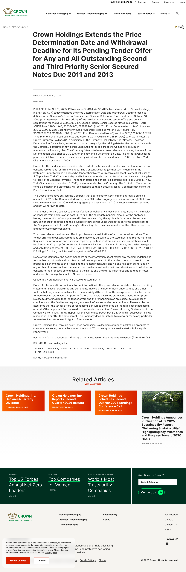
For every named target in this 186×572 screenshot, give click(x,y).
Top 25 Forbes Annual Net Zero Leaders (25, 485)
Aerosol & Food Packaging (73, 519)
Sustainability (110, 514)
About (106, 519)
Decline (42, 560)
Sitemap (103, 560)
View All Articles (93, 384)
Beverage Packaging (70, 514)
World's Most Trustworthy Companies (101, 485)
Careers (155, 2)
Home (5, 27)
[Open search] (177, 13)
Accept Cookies (17, 560)
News (182, 2)
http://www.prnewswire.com (50, 357)
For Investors (140, 2)
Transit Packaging (121, 13)
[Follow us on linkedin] (167, 544)
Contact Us (169, 2)
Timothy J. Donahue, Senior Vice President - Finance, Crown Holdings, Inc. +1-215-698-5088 (83, 350)
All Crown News (19, 27)
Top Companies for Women (64, 482)
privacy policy (51, 552)
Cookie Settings (88, 560)
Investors (38, 101)
